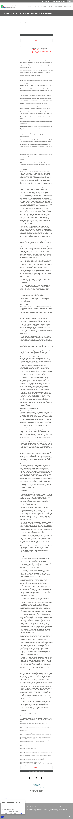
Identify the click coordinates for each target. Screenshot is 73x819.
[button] (2, 817)
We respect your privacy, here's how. (8, 809)
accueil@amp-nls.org (36, 784)
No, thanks (5, 813)
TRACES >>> (36, 40)
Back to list (6, 798)
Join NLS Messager (55, 1)
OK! (21, 813)
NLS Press (47, 1)
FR (71, 1)
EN (69, 1)
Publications (58, 6)
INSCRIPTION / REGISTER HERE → (36, 771)
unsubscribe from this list (36, 787)
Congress (43, 6)
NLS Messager (31, 816)
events (50, 6)
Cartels (37, 6)
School (30, 6)
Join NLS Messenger (36, 785)
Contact (63, 1)
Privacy (37, 816)
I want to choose (13, 813)
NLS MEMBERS (67, 6)
